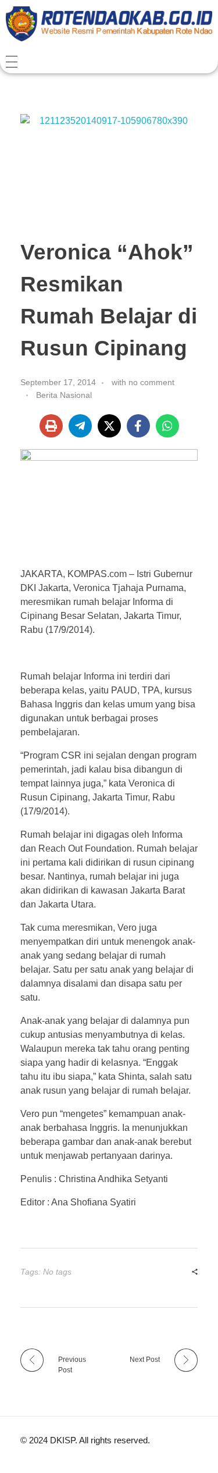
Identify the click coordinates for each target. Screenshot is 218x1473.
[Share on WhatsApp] (167, 425)
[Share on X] (109, 425)
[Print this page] (51, 425)
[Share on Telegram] (80, 425)
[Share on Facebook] (138, 425)
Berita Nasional (64, 395)
